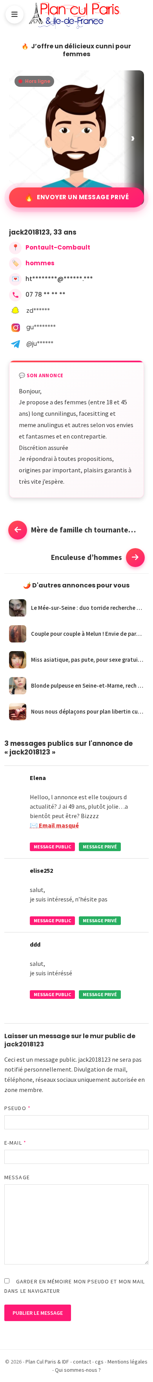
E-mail (15, 1142)
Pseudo (17, 1108)
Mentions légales (127, 1361)
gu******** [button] (41, 327)
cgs (99, 1361)
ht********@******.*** (59, 279)
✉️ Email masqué (54, 825)
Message (17, 1177)
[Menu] (14, 15)
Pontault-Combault (58, 247)
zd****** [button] (38, 310)
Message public (52, 847)
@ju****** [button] (39, 344)
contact (82, 1361)
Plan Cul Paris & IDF (47, 1361)
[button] (134, 138)
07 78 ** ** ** (46, 294)
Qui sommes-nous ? (78, 1369)
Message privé (100, 847)
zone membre (23, 1090)
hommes (40, 263)
